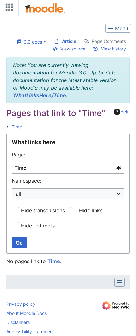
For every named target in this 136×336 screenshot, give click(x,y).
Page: (18, 154)
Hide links (90, 210)
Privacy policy (20, 304)
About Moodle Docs (26, 313)
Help (125, 111)
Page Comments (109, 41)
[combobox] (68, 168)
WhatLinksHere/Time (39, 95)
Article (69, 41)
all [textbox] (18, 194)
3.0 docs (31, 41)
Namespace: (26, 181)
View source (72, 48)
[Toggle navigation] (8, 9)
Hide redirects (38, 225)
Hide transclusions (43, 210)
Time (17, 126)
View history (113, 48)
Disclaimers (18, 322)
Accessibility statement (30, 331)
